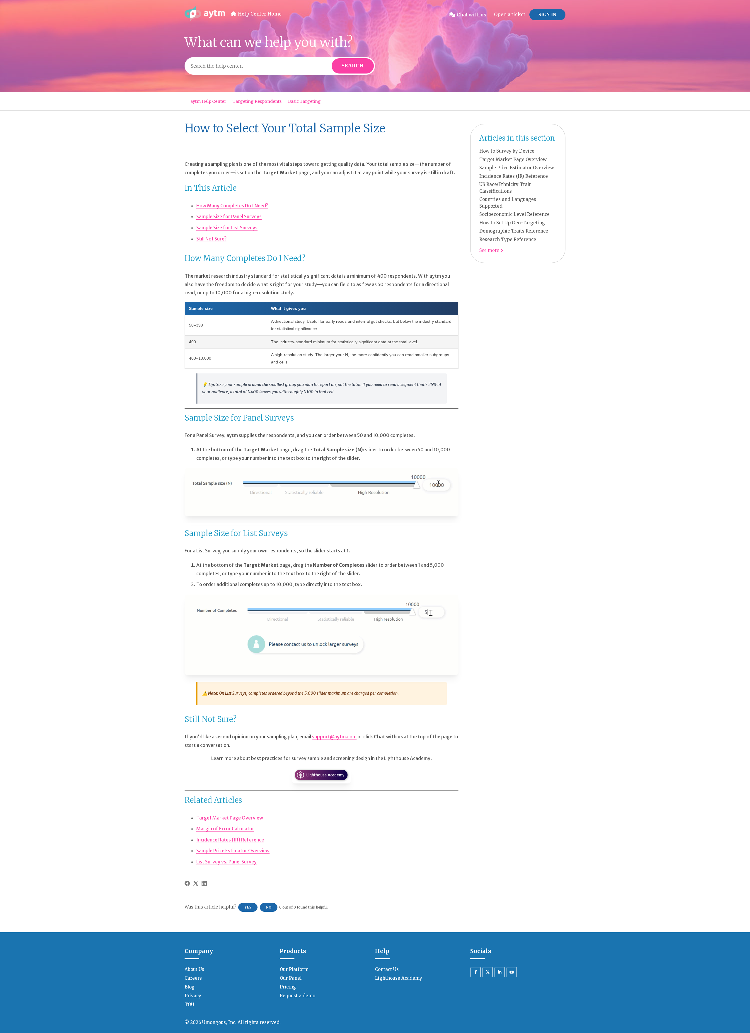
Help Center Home (260, 14)
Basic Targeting (304, 101)
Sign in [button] (547, 14)
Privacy (193, 995)
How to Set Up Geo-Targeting (512, 223)
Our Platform (294, 969)
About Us (194, 969)
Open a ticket (509, 14)
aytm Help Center (208, 101)
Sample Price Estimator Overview (516, 167)
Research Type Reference (507, 239)
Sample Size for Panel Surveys (229, 216)
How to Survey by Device (506, 151)
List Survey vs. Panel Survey (226, 862)
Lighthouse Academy (398, 978)
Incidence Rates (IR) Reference (513, 176)
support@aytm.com (334, 737)
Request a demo (297, 995)
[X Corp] (195, 883)
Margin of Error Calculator (225, 828)
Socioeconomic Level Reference (514, 214)
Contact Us (387, 969)
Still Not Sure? (211, 239)
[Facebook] (187, 883)
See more (489, 250)
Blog (190, 987)
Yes (247, 907)
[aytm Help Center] (205, 14)
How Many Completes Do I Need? (232, 206)
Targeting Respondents (257, 101)
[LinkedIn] (204, 883)
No (268, 907)
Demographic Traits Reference (513, 231)
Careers (193, 978)
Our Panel (290, 978)
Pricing (288, 987)
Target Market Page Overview (513, 159)
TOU (189, 1004)
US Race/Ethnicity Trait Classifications (505, 188)
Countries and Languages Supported (507, 203)
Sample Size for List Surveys (227, 227)
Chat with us (471, 15)
